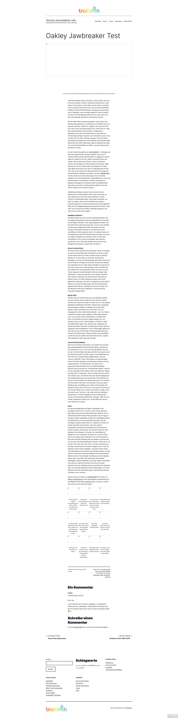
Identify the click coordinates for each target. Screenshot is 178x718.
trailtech (82, 667)
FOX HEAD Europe (51, 683)
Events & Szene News (82, 681)
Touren (110, 21)
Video (77, 690)
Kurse (105, 21)
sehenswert (107, 575)
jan (71, 571)
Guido (70, 593)
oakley (101, 575)
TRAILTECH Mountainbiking (114, 670)
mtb (96, 665)
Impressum (118, 21)
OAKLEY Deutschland (75, 479)
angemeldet (78, 627)
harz (84, 665)
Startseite (98, 21)
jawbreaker (96, 575)
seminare (98, 665)
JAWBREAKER (104, 173)
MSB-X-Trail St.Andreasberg (54, 688)
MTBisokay (49, 690)
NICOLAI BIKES (50, 693)
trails (79, 667)
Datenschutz (128, 21)
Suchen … (49, 659)
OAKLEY (99, 157)
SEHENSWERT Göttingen (53, 695)
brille (108, 573)
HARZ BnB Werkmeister (53, 685)
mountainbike (91, 665)
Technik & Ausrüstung (104, 571)
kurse (86, 665)
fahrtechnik (80, 665)
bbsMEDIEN (49, 681)
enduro (77, 665)
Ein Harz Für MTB (111, 665)
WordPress (128, 708)
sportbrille (107, 577)
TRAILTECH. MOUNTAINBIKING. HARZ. (61, 20)
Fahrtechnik (79, 683)
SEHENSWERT (94, 152)
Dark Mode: (172, 716)
